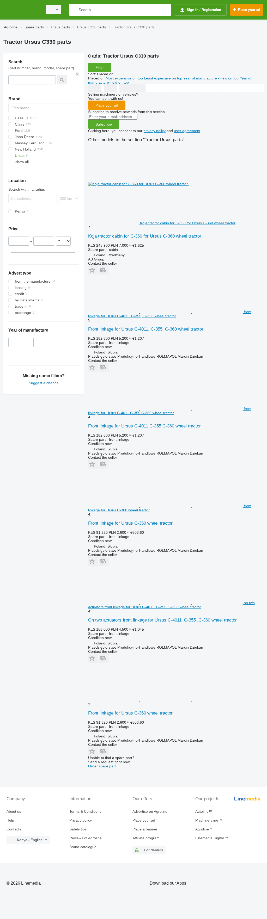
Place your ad (106, 105)
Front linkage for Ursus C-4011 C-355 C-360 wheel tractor (144, 426)
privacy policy (154, 131)
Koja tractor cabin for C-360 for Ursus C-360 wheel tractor (144, 236)
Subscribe (103, 124)
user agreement (187, 131)
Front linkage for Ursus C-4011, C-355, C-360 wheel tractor (145, 329)
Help (10, 820)
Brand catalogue (82, 847)
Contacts (14, 829)
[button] (93, 270)
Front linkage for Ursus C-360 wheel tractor (130, 523)
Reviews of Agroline (85, 838)
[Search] (74, 10)
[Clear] (77, 74)
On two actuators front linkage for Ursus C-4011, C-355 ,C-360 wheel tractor (162, 620)
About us (14, 811)
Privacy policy (80, 820)
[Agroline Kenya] (22, 9)
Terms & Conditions (85, 811)
